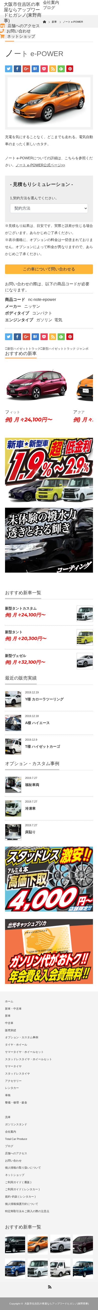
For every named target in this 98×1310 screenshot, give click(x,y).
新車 (8, 1015)
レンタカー (12, 1087)
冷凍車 (30, 808)
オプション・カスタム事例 (21, 1037)
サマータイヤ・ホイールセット (24, 1051)
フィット (12, 412)
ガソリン (44, 320)
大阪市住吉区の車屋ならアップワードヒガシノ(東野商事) (56, 1303)
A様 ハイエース (37, 723)
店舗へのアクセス (24, 26)
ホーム (9, 1001)
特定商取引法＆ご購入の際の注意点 (27, 1211)
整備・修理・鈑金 (16, 1102)
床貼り (30, 832)
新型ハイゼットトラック (23, 348)
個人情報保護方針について (21, 1203)
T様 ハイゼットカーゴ (42, 746)
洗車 (8, 1117)
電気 (58, 320)
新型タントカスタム (21, 608)
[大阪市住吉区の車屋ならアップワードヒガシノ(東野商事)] (23, 12)
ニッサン (32, 306)
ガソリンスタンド (16, 1124)
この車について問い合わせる (49, 269)
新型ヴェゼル (15, 656)
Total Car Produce (16, 1138)
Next (85, 397)
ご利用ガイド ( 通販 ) (18, 1182)
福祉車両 (32, 785)
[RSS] (49, 1286)
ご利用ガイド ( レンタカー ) (22, 1189)
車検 (8, 1095)
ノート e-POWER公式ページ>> (40, 165)
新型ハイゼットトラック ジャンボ (65, 348)
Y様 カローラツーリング (44, 699)
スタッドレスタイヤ (17, 1073)
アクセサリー (13, 1080)
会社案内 (51, 2)
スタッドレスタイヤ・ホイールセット (28, 1059)
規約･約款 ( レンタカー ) (20, 1196)
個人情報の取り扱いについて (23, 1167)
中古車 (9, 1022)
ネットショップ (21, 36)
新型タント (14, 632)
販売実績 (10, 1030)
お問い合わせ (19, 31)
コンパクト (42, 313)
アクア (79, 412)
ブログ (49, 8)
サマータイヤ (13, 1066)
